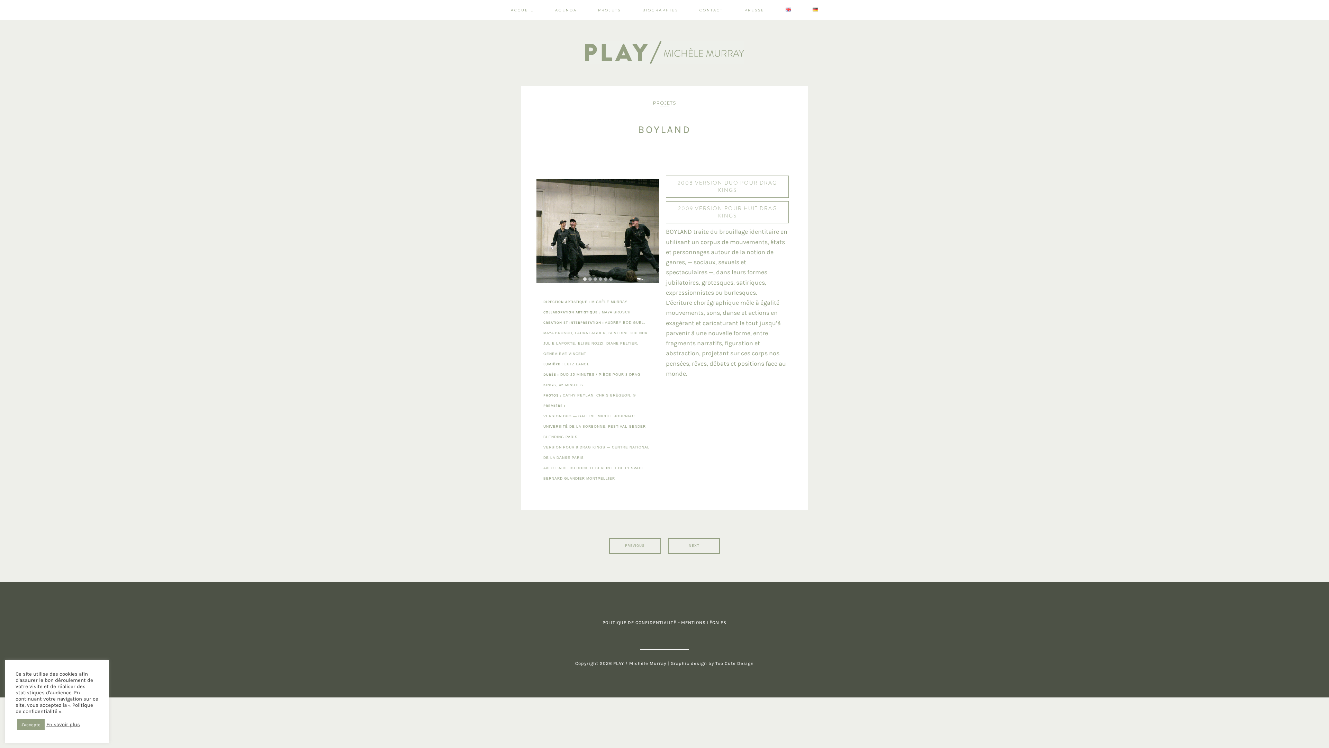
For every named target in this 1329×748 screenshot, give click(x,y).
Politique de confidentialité (639, 622)
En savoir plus (63, 725)
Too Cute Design (734, 663)
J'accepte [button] (30, 724)
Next (694, 545)
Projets (664, 103)
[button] (585, 279)
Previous (635, 545)
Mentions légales (703, 622)
